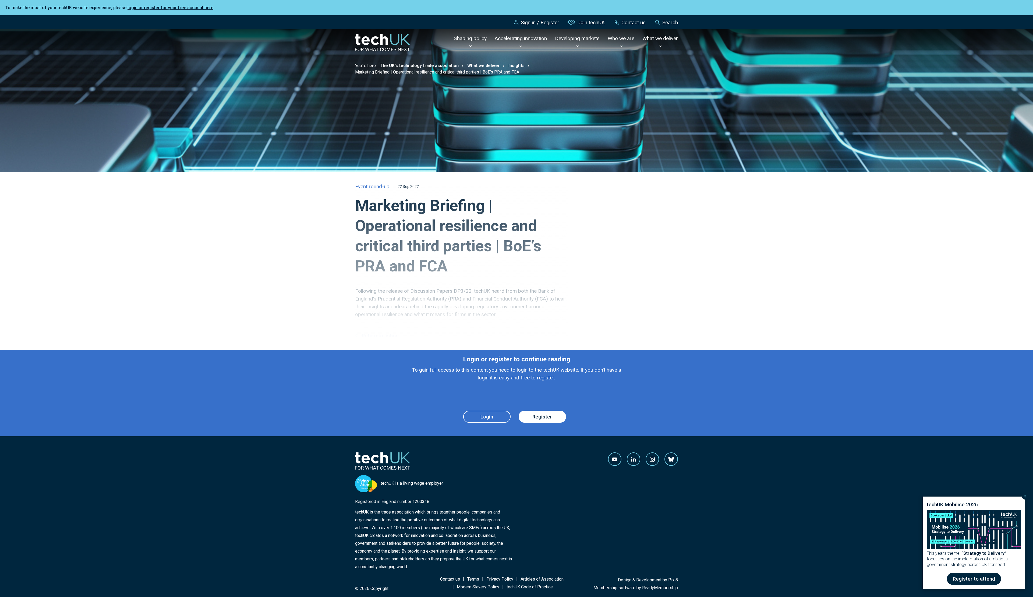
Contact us (633, 22)
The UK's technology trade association (419, 65)
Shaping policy (470, 38)
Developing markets (577, 38)
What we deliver (660, 38)
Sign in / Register (540, 22)
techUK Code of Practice (530, 586)
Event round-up (372, 186)
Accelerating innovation (521, 38)
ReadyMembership (660, 587)
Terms (473, 579)
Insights (516, 65)
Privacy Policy (499, 579)
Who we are (621, 38)
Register (542, 417)
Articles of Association (542, 579)
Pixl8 (673, 579)
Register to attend (974, 579)
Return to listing (380, 336)
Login (486, 417)
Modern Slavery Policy (478, 586)
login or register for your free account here (170, 7)
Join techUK (591, 22)
